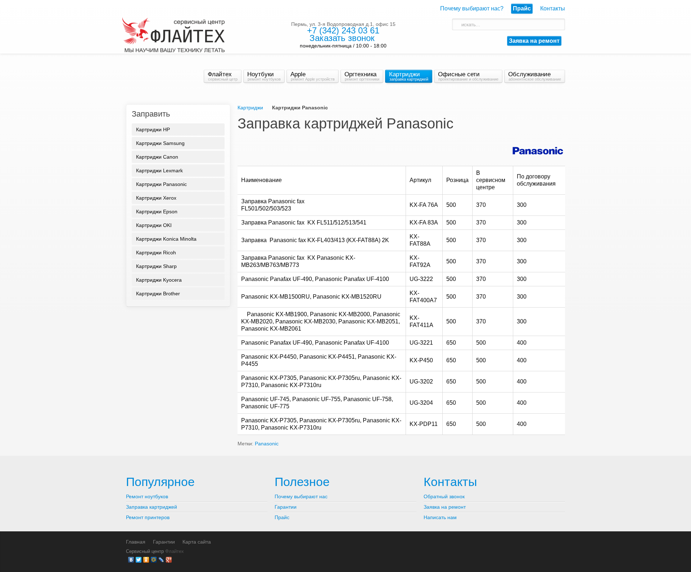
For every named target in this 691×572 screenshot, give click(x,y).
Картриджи (250, 107)
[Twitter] (139, 559)
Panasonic (267, 443)
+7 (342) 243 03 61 (343, 30)
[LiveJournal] (161, 559)
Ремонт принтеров (148, 517)
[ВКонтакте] (131, 559)
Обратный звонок (444, 496)
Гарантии (286, 507)
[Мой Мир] (154, 559)
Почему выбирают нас (301, 496)
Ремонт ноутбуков (147, 496)
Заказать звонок (342, 38)
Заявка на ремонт (534, 41)
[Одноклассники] (146, 559)
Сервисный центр (145, 551)
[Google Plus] (169, 559)
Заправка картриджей (151, 507)
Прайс (282, 517)
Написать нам (440, 517)
